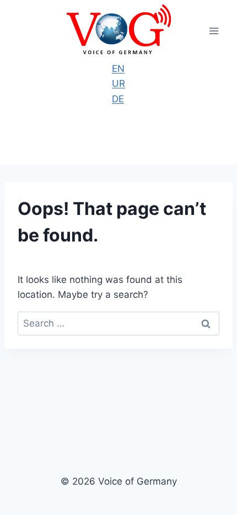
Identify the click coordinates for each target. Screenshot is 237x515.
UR (118, 83)
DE (118, 98)
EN (118, 68)
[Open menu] (213, 30)
